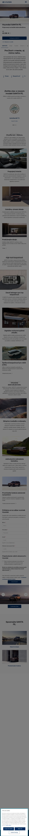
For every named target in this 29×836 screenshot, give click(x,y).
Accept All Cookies (9, 828)
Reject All (20, 828)
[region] (14, 822)
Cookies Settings (14, 832)
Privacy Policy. (8, 825)
